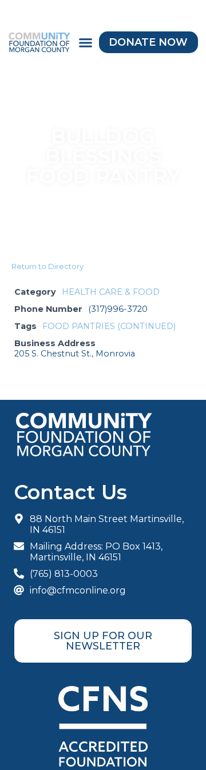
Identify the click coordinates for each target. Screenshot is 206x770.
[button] (85, 42)
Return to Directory (47, 266)
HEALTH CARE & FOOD (111, 292)
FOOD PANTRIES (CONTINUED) (109, 326)
